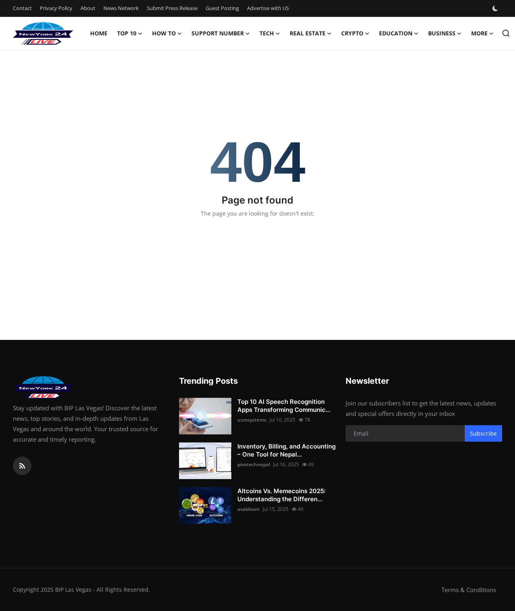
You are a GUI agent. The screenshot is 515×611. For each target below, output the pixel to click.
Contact (22, 8)
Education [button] (395, 33)
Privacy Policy (56, 8)
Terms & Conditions (468, 590)
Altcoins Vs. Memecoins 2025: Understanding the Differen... (281, 495)
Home (98, 33)
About (87, 8)
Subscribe (483, 433)
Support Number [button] (218, 33)
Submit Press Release (172, 8)
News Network (121, 8)
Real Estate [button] (307, 33)
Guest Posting (222, 8)
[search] (506, 33)
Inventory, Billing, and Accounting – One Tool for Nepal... (286, 450)
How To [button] (164, 33)
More (479, 33)
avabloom (248, 509)
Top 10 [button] (126, 33)
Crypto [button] (352, 33)
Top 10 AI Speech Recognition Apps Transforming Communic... (283, 406)
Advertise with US (268, 8)
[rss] (22, 466)
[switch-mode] (496, 8)
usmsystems (251, 419)
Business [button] (441, 33)
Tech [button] (267, 33)
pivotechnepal (253, 464)
